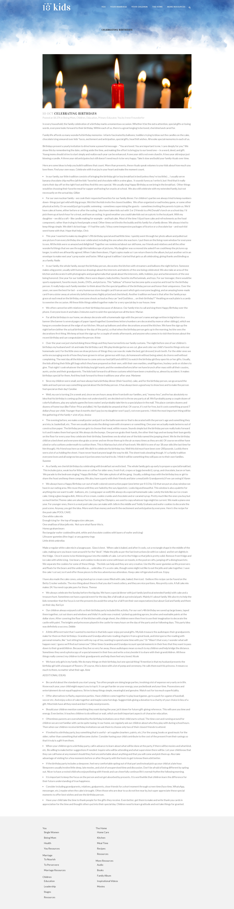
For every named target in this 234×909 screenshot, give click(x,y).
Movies (101, 886)
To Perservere (51, 864)
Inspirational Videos (107, 880)
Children (80, 117)
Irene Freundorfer (134, 117)
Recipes (101, 848)
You (120, 117)
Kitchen (101, 837)
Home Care (103, 832)
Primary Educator (107, 117)
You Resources (52, 848)
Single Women (51, 832)
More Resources (104, 860)
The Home (101, 828)
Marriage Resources (55, 870)
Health (47, 843)
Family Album (104, 875)
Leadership (50, 886)
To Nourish (50, 859)
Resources (49, 897)
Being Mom (69, 117)
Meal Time (102, 843)
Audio (100, 864)
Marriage (47, 855)
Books (100, 870)
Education (91, 117)
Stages (47, 891)
